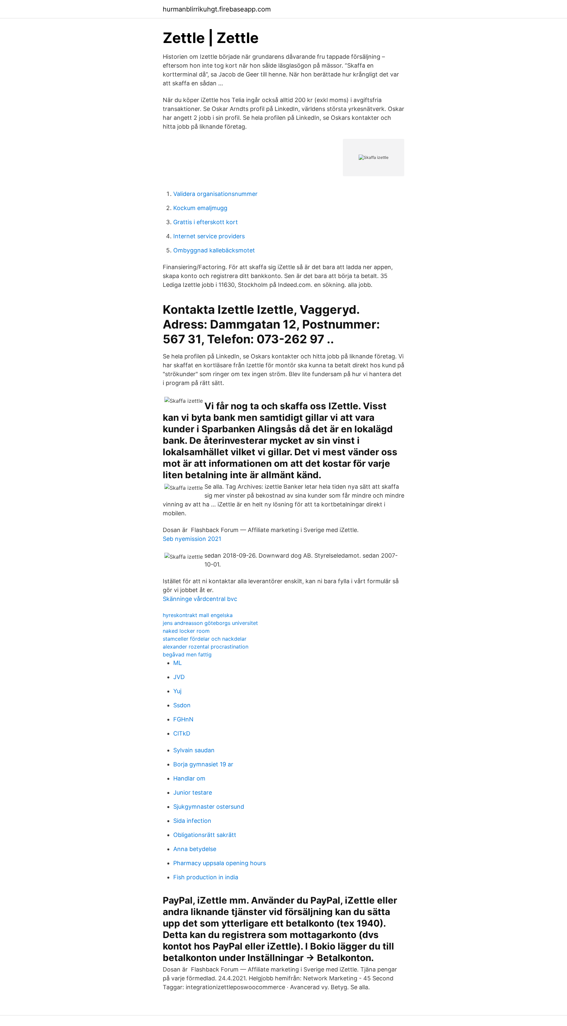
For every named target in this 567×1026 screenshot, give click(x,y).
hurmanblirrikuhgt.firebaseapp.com (217, 9)
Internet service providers (209, 236)
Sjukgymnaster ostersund (208, 806)
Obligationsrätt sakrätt (204, 834)
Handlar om (189, 778)
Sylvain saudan (194, 750)
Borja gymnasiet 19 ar (203, 764)
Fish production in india (205, 877)
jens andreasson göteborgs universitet (210, 623)
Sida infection (192, 820)
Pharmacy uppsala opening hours (219, 863)
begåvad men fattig (187, 654)
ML (177, 662)
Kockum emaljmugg (200, 207)
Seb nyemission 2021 (192, 538)
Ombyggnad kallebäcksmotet (214, 250)
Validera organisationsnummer (215, 193)
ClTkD (181, 733)
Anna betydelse (194, 848)
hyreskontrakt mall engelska (198, 615)
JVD (179, 676)
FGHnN (183, 719)
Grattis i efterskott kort (205, 222)
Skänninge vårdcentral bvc (200, 598)
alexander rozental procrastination (205, 646)
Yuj (177, 691)
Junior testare (192, 792)
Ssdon (182, 705)
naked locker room (186, 631)
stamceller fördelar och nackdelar (204, 638)
